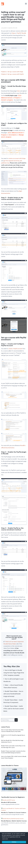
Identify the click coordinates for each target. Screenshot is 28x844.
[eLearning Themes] (2, 4)
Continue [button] (14, 842)
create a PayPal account (15, 348)
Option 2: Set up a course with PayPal (12, 74)
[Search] (16, 720)
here (18, 91)
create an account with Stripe (16, 158)
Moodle (24, 33)
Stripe (13, 33)
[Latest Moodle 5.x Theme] (14, 779)
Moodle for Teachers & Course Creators (13, 812)
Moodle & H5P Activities (8, 802)
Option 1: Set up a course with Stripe (12, 72)
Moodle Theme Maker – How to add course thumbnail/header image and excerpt (13, 693)
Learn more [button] (5, 838)
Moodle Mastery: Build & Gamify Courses (14, 821)
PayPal (19, 33)
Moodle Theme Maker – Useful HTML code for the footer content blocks (14, 708)
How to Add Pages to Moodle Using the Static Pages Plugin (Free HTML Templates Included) (14, 672)
